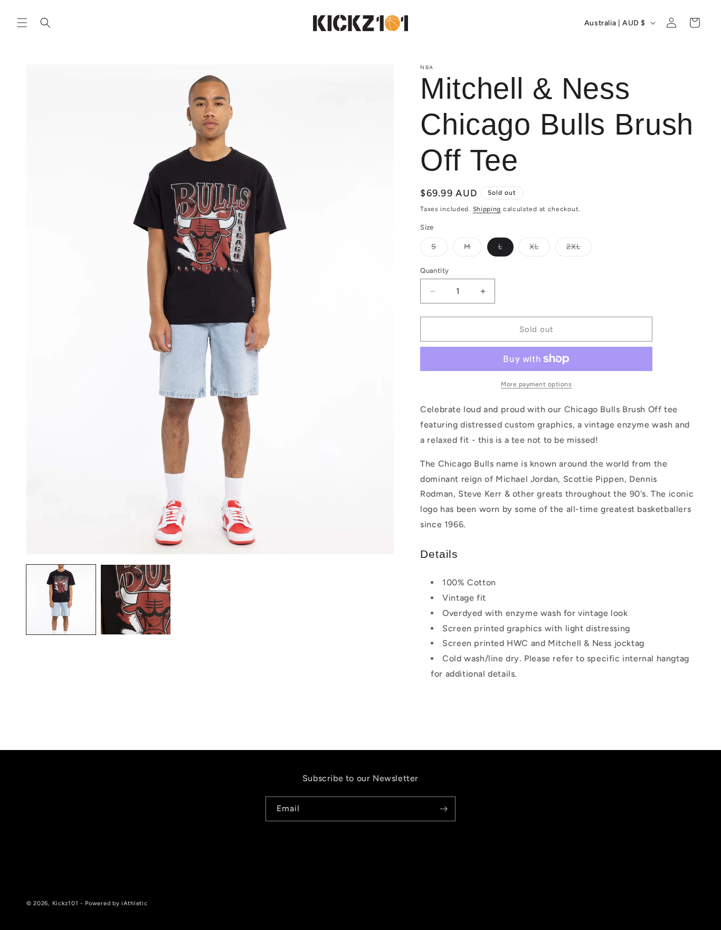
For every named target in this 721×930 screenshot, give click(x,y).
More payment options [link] (536, 384)
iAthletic (134, 903)
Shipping (487, 209)
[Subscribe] (443, 808)
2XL (579, 249)
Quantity (434, 270)
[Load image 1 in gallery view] (61, 599)
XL (539, 249)
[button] (22, 22)
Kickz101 (65, 903)
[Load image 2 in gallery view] (135, 599)
